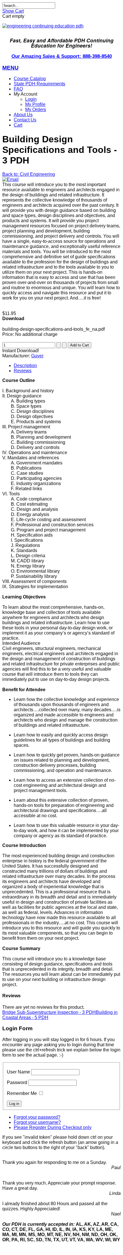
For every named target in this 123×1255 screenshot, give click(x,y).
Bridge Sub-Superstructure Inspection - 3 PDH (49, 1012)
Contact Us (25, 119)
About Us (23, 114)
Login (31, 99)
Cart (18, 125)
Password (17, 1082)
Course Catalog (30, 78)
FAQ (18, 88)
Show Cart (13, 11)
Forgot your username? (37, 1122)
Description (25, 365)
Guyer (37, 355)
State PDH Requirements (39, 83)
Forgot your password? (37, 1117)
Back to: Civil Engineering (28, 174)
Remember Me (22, 1093)
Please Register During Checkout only (53, 1127)
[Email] (10, 179)
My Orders (35, 109)
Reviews (22, 370)
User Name (18, 1071)
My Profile (35, 104)
